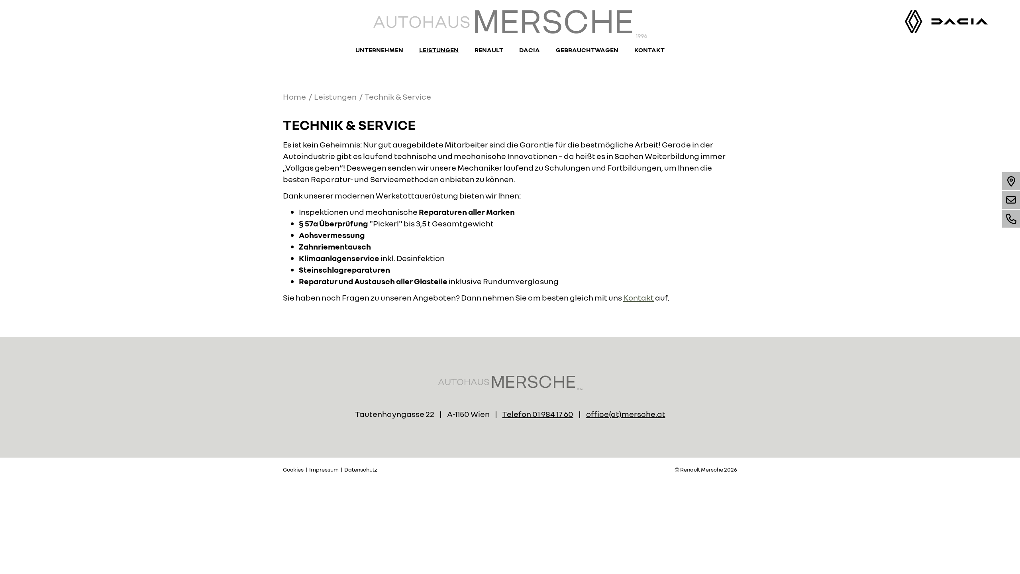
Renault (489, 50)
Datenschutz (360, 469)
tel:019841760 (1011, 219)
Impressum (324, 469)
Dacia (529, 50)
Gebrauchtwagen (587, 50)
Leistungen (439, 50)
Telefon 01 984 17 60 (537, 414)
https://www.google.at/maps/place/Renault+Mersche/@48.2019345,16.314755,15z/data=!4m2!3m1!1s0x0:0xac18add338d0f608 (1011, 181)
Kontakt (649, 50)
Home (294, 96)
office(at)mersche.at (1011, 200)
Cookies (293, 469)
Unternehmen (379, 50)
